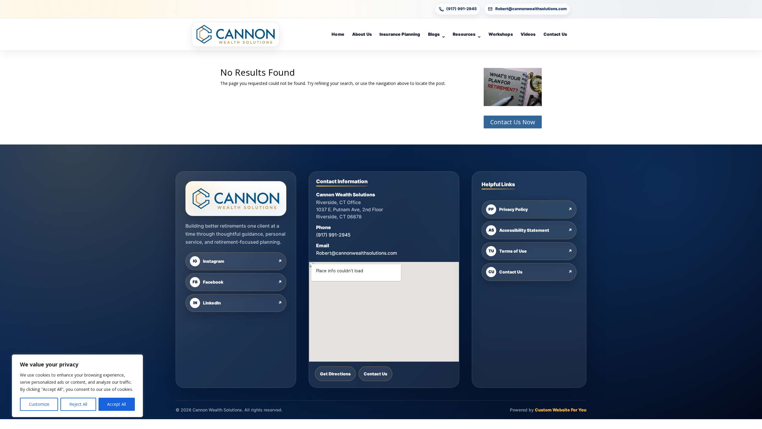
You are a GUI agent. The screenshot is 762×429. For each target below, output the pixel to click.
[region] (77, 386)
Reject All (78, 404)
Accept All (116, 404)
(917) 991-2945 (461, 8)
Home (338, 34)
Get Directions (335, 373)
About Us (362, 34)
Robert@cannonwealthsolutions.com (531, 8)
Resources (464, 34)
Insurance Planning (400, 34)
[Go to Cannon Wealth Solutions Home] (235, 34)
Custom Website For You (560, 409)
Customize (39, 404)
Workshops (500, 34)
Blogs (434, 34)
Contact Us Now (512, 122)
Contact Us (555, 34)
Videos (528, 34)
